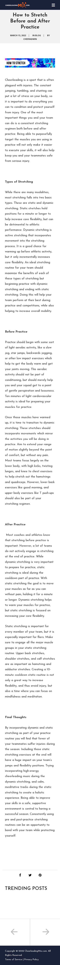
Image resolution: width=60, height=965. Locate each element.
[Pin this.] (40, 875)
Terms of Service (13, 959)
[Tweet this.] (30, 875)
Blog (38, 35)
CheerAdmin (30, 39)
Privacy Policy (31, 959)
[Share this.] (20, 875)
